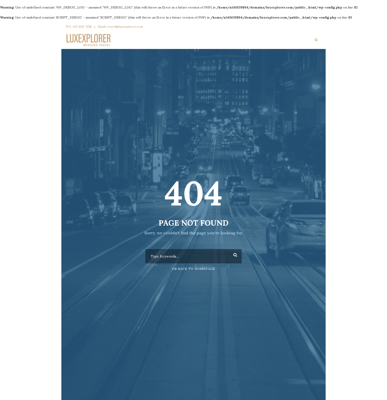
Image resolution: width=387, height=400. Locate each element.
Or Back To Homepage (193, 269)
